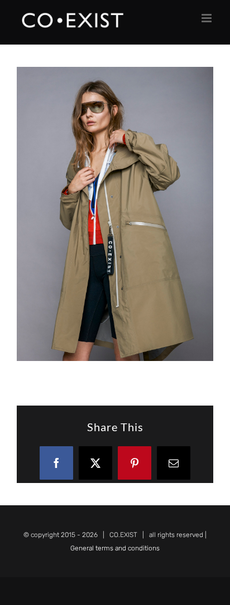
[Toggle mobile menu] (207, 18)
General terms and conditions (115, 548)
